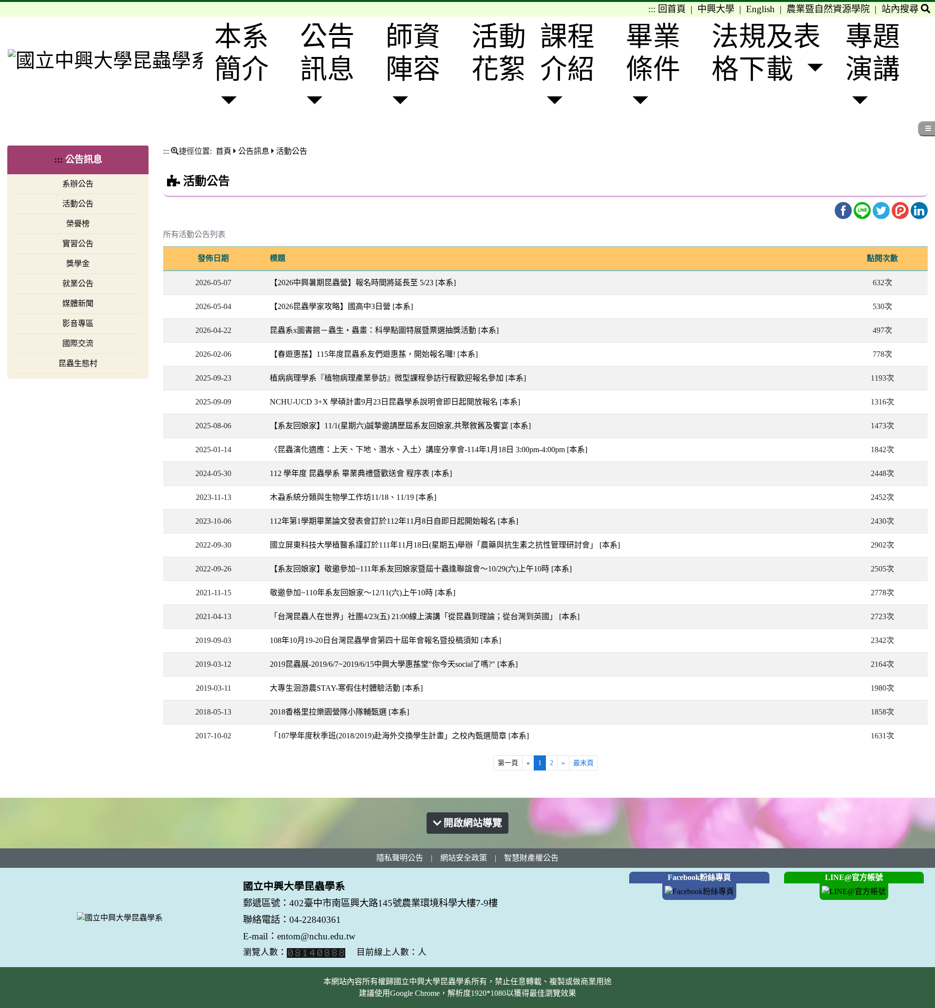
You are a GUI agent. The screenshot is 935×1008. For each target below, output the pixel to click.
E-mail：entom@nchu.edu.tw (299, 936)
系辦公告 (78, 184)
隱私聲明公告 (399, 858)
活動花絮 (498, 52)
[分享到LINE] (863, 209)
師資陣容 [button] (413, 52)
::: (651, 9)
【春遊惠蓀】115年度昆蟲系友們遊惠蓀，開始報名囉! (374, 354)
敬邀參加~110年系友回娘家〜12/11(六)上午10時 (362, 592)
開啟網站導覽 (471, 823)
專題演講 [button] (872, 52)
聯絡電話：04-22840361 (293, 920)
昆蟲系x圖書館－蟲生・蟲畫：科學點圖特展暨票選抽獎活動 (384, 330)
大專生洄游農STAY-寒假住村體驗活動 (346, 688)
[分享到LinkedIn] (919, 209)
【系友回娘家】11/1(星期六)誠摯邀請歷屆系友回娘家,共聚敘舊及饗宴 (400, 426)
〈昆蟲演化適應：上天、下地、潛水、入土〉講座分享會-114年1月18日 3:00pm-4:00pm (428, 449)
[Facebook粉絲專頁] (699, 891)
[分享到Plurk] (901, 209)
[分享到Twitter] (882, 209)
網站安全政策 (463, 858)
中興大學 (715, 9)
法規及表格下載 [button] (766, 52)
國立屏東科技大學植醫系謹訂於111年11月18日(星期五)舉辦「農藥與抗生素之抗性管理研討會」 (445, 545)
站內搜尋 (901, 9)
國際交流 (78, 343)
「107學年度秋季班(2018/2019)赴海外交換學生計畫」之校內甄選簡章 (399, 736)
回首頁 (672, 9)
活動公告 (78, 204)
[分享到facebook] (844, 209)
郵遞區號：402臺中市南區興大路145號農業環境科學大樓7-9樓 (370, 903)
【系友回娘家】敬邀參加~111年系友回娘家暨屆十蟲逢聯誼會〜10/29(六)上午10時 (421, 569)
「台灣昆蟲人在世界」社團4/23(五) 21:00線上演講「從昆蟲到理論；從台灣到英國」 (425, 616)
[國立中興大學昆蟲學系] (105, 60)
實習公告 (78, 243)
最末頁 (583, 763)
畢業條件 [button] (653, 52)
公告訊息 (253, 151)
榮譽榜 (78, 224)
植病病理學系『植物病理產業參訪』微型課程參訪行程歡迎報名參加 (398, 378)
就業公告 (78, 283)
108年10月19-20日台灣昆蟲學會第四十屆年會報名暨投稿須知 (385, 640)
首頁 (223, 151)
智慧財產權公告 (531, 858)
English (760, 9)
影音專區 (78, 323)
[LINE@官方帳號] (854, 891)
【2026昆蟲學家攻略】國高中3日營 (341, 306)
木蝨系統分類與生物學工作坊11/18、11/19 (353, 497)
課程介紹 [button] (567, 52)
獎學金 (78, 263)
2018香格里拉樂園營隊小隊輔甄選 (339, 712)
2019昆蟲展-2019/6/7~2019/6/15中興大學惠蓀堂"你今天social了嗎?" (394, 664)
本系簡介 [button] (241, 52)
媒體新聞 (78, 303)
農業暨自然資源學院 (828, 9)
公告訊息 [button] (327, 52)
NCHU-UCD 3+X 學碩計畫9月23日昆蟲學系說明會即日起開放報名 (395, 402)
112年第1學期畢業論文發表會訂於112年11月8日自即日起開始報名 (394, 521)
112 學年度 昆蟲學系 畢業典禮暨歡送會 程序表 (361, 473)
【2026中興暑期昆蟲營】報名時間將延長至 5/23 (363, 282)
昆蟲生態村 (77, 363)
